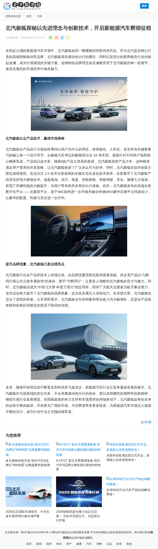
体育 (119, 543)
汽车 (39, 16)
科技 (59, 543)
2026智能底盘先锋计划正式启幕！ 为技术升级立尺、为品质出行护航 (78, 516)
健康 (79, 543)
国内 (49, 543)
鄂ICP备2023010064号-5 (36, 532)
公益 (109, 543)
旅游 (129, 543)
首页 (28, 16)
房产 (69, 543)
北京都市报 (12, 37)
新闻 (39, 543)
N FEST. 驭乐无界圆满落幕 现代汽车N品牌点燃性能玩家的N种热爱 (78, 465)
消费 (99, 543)
